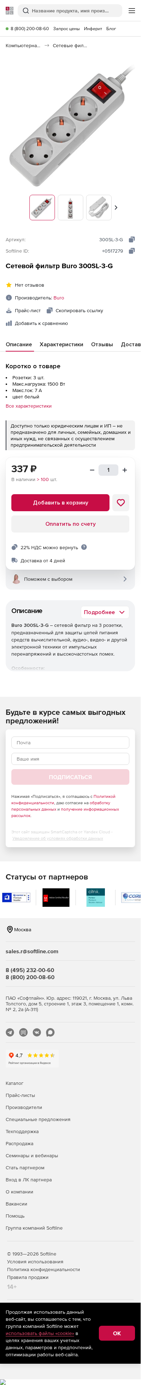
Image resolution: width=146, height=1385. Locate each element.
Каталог (14, 1083)
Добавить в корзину (60, 502)
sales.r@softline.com (32, 951)
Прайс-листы (20, 1095)
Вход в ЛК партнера (29, 1179)
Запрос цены (66, 28)
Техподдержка (22, 1131)
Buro (59, 297)
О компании (19, 1191)
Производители (24, 1107)
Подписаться (70, 777)
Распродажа (19, 1143)
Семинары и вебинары (32, 1155)
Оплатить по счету (70, 524)
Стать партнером (25, 1167)
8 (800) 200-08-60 (30, 28)
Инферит (93, 28)
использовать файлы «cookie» (40, 1333)
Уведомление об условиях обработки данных (57, 838)
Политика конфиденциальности (43, 1269)
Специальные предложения (38, 1119)
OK (117, 1333)
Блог (111, 28)
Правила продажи (28, 1277)
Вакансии (16, 1204)
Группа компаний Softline (34, 1228)
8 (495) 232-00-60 (30, 970)
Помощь (15, 1216)
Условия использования (35, 1261)
